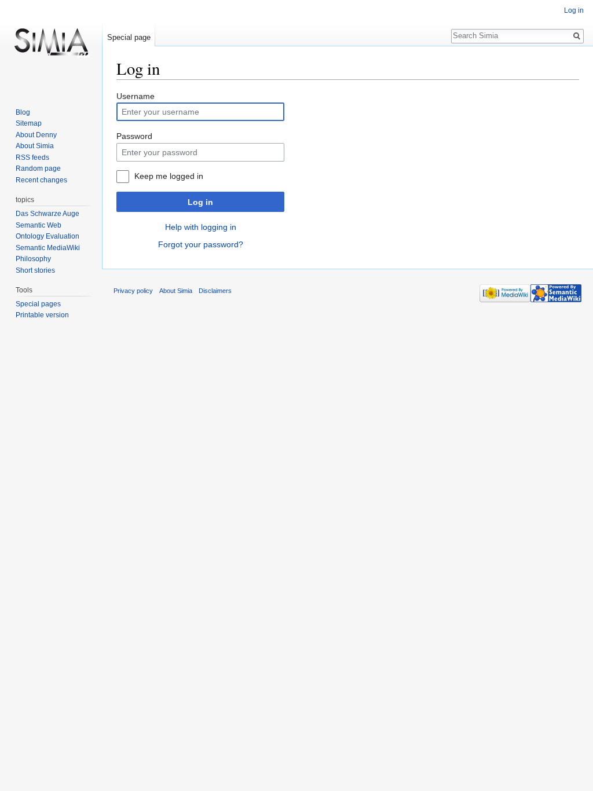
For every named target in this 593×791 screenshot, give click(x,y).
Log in (200, 202)
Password (134, 136)
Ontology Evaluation (47, 236)
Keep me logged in (168, 176)
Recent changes (41, 180)
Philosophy (33, 259)
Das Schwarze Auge (47, 214)
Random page (38, 168)
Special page (129, 37)
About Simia (35, 146)
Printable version (42, 315)
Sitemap (29, 123)
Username (135, 96)
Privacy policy (133, 290)
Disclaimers (215, 290)
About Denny (36, 135)
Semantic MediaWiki (48, 248)
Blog (23, 112)
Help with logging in (200, 227)
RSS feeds (32, 157)
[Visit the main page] (51, 46)
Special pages (38, 304)
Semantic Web (38, 225)
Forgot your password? (200, 244)
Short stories (35, 270)
